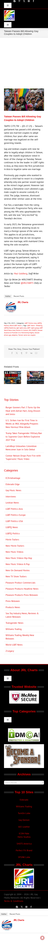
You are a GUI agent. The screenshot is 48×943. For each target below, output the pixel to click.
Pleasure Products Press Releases (22, 595)
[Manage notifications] (42, 938)
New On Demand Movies (18, 570)
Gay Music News (13, 490)
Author (7, 296)
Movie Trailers (12, 539)
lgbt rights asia (21, 328)
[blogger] (14, 1)
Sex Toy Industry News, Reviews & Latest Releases (22, 615)
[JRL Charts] (11, 303)
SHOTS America (24, 843)
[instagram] (29, 1)
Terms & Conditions (13, 901)
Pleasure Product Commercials (20, 582)
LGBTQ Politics (13, 533)
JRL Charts (23, 302)
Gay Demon (24, 820)
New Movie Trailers (15, 545)
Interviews (11, 496)
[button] (6, 378)
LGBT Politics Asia (31, 323)
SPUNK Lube (24, 857)
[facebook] (33, 1)
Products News (13, 607)
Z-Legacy (10, 650)
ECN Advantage (13, 478)
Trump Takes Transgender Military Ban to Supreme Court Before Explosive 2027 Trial (24, 436)
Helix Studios (24, 836)
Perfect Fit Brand (24, 850)
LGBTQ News (12, 527)
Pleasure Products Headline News (22, 588)
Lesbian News (12, 502)
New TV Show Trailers (16, 576)
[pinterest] (19, 1)
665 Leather (24, 826)
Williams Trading (14, 629)
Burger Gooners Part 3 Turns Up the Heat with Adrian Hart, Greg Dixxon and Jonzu (23, 411)
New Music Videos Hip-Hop (19, 558)
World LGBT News (15, 325)
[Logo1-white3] (9, 11)
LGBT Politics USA (14, 521)
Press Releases (13, 601)
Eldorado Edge (13, 484)
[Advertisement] (24, 63)
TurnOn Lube (24, 813)
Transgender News (14, 622)
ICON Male (24, 833)
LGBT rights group (33, 328)
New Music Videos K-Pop (18, 564)
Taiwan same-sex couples (26, 335)
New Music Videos (14, 551)
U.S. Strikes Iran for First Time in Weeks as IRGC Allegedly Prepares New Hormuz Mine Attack (22, 424)
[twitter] (24, 1)
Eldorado (24, 799)
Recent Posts (19, 296)
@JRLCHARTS (27, 282)
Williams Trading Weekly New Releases (20, 637)
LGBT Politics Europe (16, 514)
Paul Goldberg (20, 273)
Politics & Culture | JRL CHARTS (26, 330)
